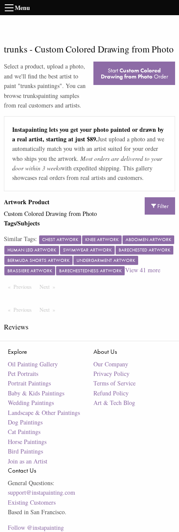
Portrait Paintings (29, 383)
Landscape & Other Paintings (44, 412)
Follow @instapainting (36, 527)
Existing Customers (32, 502)
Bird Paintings (25, 451)
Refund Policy (111, 393)
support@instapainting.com (41, 492)
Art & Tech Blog (114, 402)
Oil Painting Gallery (33, 364)
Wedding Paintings (31, 402)
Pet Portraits (23, 373)
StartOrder (134, 73)
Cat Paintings (24, 432)
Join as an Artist (27, 461)
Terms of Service (114, 383)
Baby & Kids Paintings (36, 393)
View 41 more (142, 270)
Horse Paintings (27, 441)
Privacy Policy (111, 373)
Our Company (110, 364)
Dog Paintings (25, 422)
